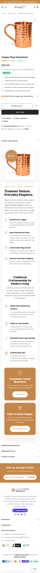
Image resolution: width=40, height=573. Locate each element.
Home (3, 13)
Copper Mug (11, 13)
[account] (35, 7)
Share (6, 121)
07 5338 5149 (9, 541)
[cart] (38, 7)
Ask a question (21, 118)
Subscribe (32, 477)
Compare (7, 118)
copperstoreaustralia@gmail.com (17, 537)
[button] (2, 7)
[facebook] (14, 514)
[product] (35, 20)
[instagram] (25, 514)
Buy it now (20, 112)
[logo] (20, 7)
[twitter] (21, 514)
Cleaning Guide (20, 429)
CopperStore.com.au (22, 555)
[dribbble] (18, 514)
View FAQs (20, 394)
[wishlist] (36, 105)
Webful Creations (20, 557)
